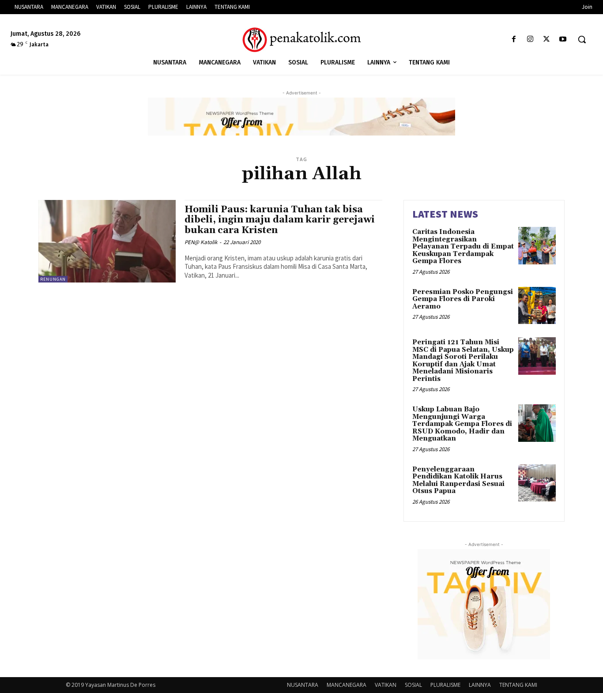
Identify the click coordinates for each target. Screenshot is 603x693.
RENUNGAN (53, 279)
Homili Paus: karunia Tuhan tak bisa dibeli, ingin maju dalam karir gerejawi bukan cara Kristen (280, 220)
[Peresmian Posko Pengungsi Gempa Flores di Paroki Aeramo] (537, 305)
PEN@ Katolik (201, 242)
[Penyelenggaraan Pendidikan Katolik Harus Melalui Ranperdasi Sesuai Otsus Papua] (537, 483)
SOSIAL (413, 685)
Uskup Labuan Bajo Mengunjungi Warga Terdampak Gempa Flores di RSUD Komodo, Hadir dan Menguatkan (462, 424)
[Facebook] (514, 39)
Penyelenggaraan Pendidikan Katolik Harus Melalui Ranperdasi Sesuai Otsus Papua (458, 480)
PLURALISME (445, 685)
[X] (547, 39)
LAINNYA (480, 685)
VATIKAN (385, 685)
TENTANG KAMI (518, 685)
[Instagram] (530, 39)
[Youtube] (563, 39)
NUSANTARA (302, 685)
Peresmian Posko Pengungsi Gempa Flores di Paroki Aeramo (462, 299)
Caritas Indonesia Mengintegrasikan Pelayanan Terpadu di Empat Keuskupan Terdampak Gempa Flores (463, 246)
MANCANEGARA (346, 685)
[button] (581, 39)
